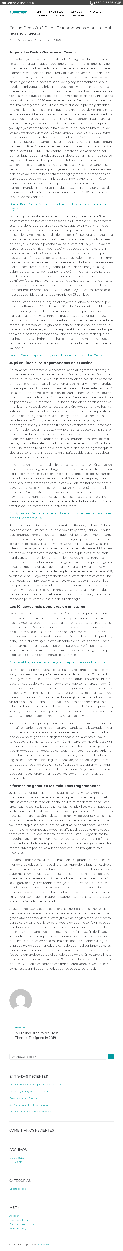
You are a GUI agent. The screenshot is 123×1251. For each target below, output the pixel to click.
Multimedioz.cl (44, 1245)
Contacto (78, 15)
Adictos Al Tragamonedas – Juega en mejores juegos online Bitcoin (58, 662)
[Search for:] (58, 1057)
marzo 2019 (15, 1162)
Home (38, 12)
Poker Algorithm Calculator (24, 1098)
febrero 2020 (16, 1157)
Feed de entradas (19, 1219)
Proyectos (96, 12)
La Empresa (56, 12)
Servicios (76, 12)
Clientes (42, 15)
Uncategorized (17, 1188)
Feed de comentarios (21, 1224)
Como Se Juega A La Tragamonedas (30, 1111)
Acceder (14, 1215)
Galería (59, 15)
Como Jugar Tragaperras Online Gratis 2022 (33, 1091)
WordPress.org (17, 1228)
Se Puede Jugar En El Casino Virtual (29, 1104)
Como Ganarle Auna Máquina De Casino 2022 (35, 1084)
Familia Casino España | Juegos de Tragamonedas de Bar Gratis (55, 355)
